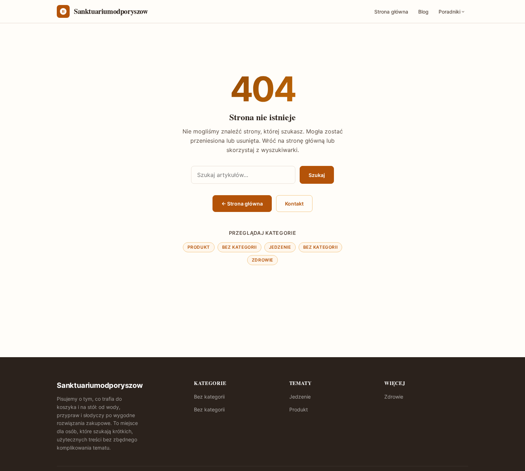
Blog (423, 12)
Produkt (199, 247)
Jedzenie (280, 247)
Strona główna (391, 12)
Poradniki (449, 12)
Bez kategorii (239, 247)
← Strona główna (242, 204)
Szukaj (317, 175)
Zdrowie (262, 260)
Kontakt (294, 204)
